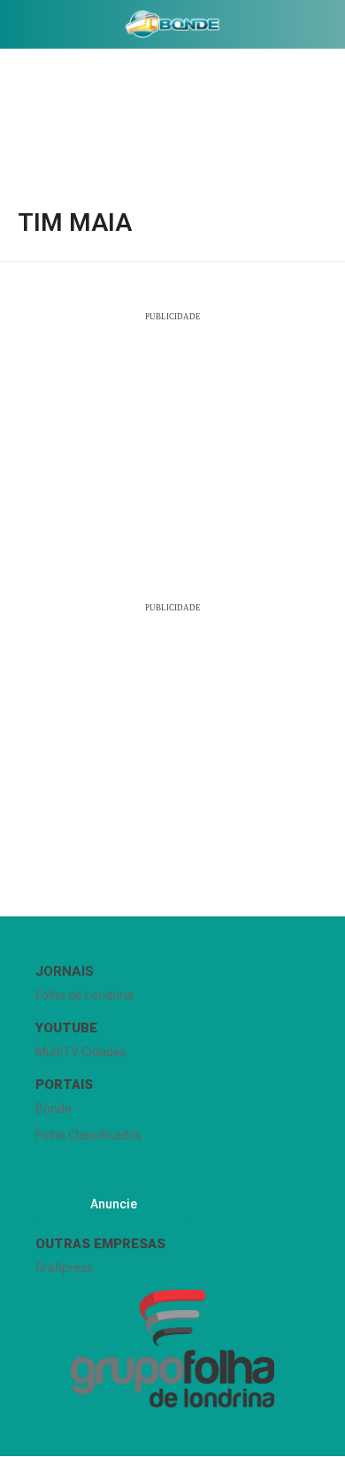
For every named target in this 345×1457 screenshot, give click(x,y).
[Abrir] (13, 28)
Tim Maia (75, 223)
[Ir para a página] (172, 24)
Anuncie (113, 1204)
